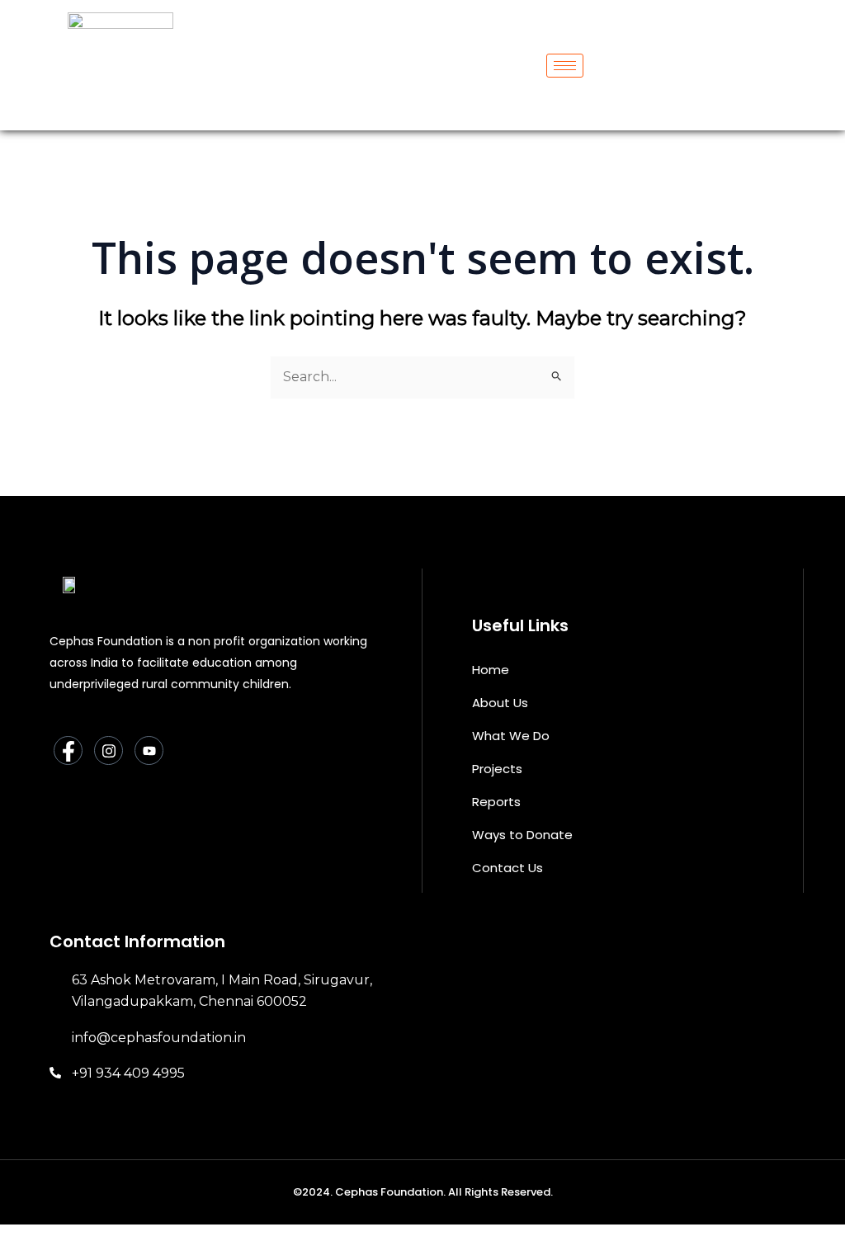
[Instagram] (108, 750)
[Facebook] (68, 750)
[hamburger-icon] (564, 66)
